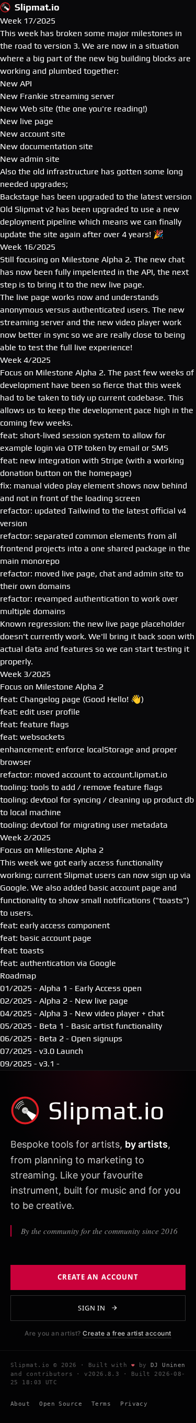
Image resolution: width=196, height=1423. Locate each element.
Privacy (133, 1403)
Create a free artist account (127, 1333)
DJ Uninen (168, 1365)
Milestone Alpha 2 (96, 259)
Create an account (98, 1277)
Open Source (60, 1403)
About (20, 1403)
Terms (101, 1403)
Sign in (91, 1308)
